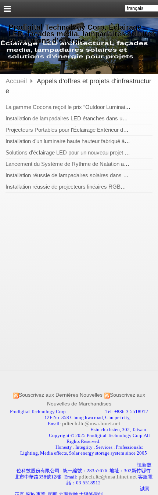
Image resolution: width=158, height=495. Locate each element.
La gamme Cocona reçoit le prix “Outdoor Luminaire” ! (70, 107)
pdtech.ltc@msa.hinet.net (91, 423)
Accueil (16, 81)
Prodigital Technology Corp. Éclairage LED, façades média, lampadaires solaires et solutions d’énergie (81, 33)
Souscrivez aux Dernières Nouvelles (61, 395)
